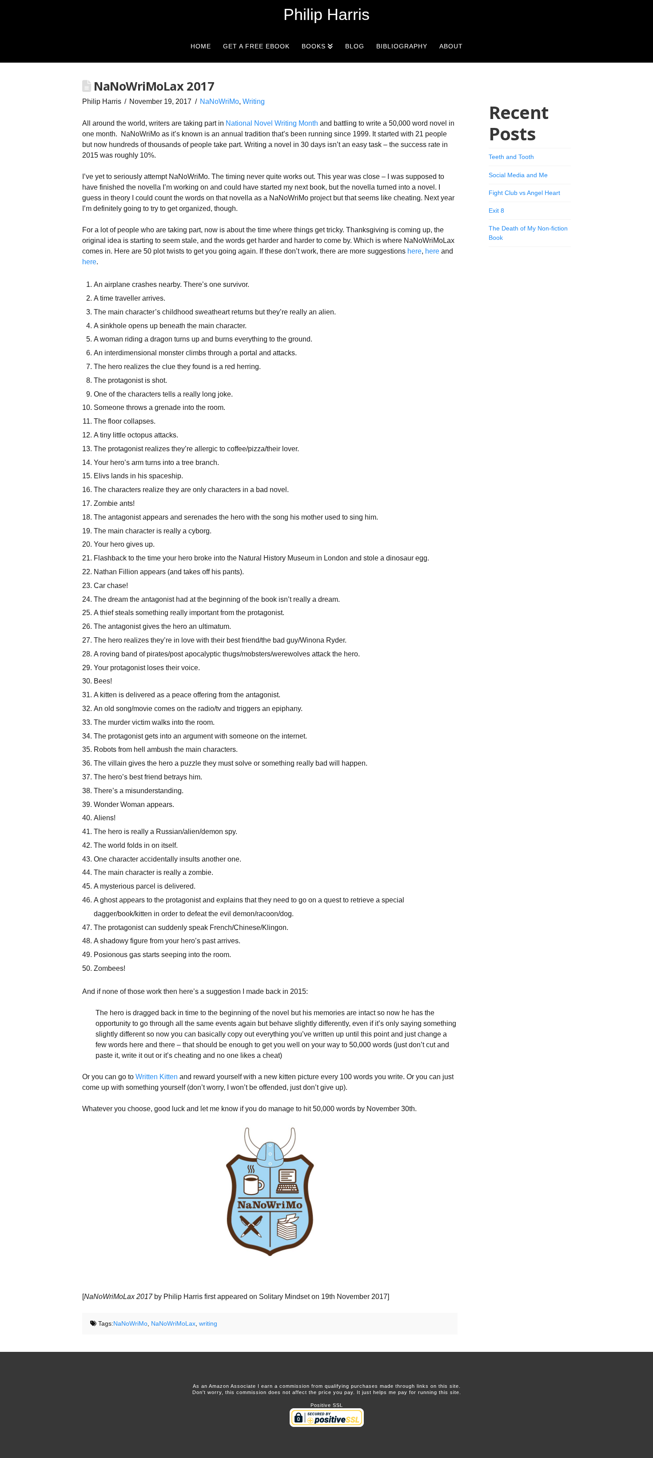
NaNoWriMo (219, 101)
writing (208, 1323)
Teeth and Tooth (511, 156)
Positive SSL (327, 1405)
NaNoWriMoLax (173, 1323)
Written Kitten (156, 1077)
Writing (254, 101)
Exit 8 (496, 210)
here (414, 251)
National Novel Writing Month (272, 123)
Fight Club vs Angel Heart (524, 192)
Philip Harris (326, 15)
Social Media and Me (518, 175)
